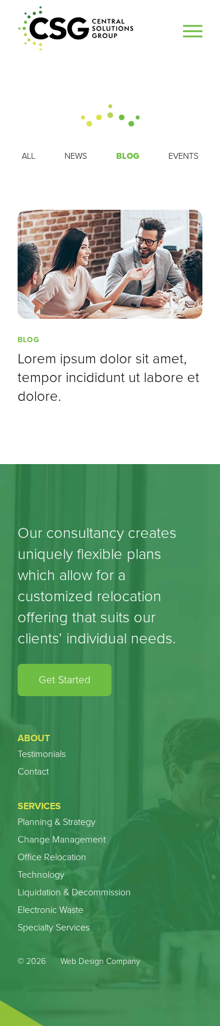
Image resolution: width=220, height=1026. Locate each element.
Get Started (64, 679)
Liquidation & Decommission (74, 892)
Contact (33, 771)
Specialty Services (54, 927)
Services (39, 806)
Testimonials (42, 754)
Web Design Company (100, 961)
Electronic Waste (50, 909)
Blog (127, 155)
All (28, 155)
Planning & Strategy (57, 822)
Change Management (62, 839)
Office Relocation (52, 857)
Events (183, 155)
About (34, 738)
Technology (41, 874)
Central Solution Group (76, 28)
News (76, 155)
